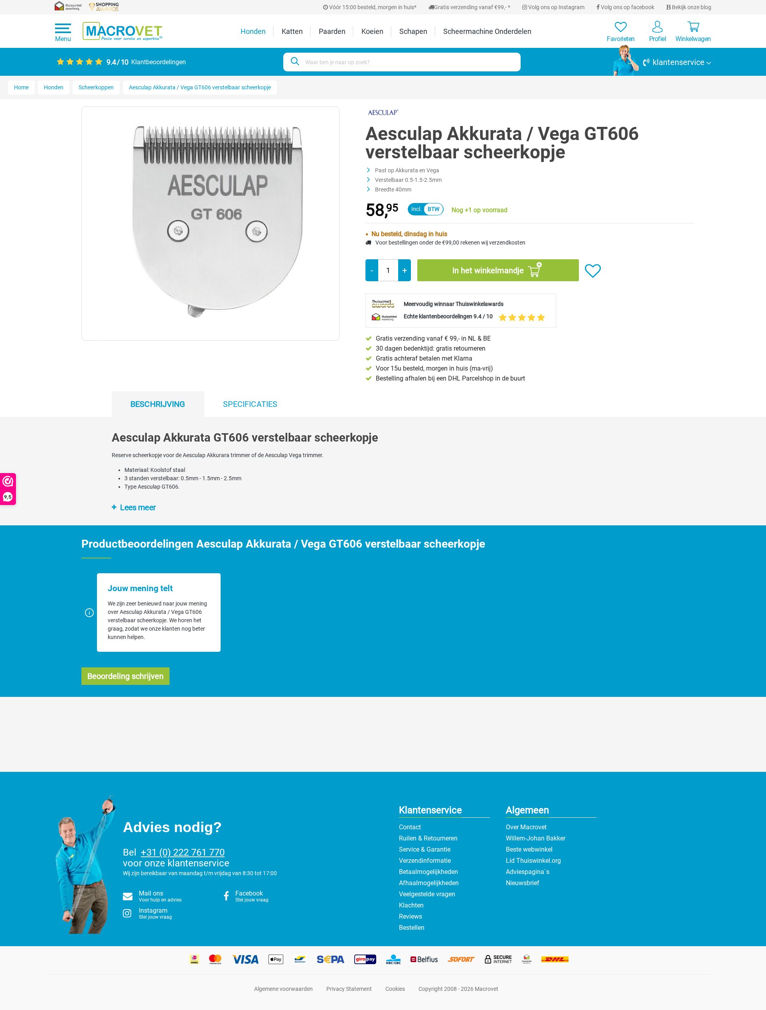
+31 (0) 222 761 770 (183, 852)
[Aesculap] (383, 112)
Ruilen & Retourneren (428, 838)
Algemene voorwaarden (283, 989)
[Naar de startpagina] (122, 31)
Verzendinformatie (425, 860)
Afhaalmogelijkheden (429, 883)
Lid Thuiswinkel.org (533, 860)
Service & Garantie (424, 849)
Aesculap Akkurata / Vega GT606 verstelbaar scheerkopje (200, 87)
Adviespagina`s (527, 872)
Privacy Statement (349, 989)
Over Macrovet (526, 827)
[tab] (158, 404)
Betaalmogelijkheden (428, 872)
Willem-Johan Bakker (535, 838)
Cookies (395, 989)
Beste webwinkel (529, 849)
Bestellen (411, 927)
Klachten (411, 905)
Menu (63, 39)
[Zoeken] (293, 62)
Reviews (410, 916)
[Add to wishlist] (593, 271)
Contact (410, 827)
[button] (662, 62)
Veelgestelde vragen (427, 894)
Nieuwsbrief (522, 883)
